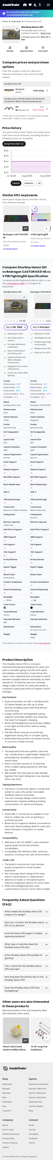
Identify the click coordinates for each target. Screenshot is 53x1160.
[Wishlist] (30, 5)
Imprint (5, 1147)
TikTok (32, 1143)
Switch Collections (37, 1093)
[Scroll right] (46, 229)
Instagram (33, 1134)
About (5, 1125)
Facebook (33, 1138)
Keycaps (6, 1088)
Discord (32, 1129)
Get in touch (8, 1129)
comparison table (15, 283)
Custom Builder (36, 1106)
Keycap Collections (37, 1088)
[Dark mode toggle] (35, 5)
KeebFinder (10, 5)
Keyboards (7, 1084)
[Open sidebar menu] (48, 5)
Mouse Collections (37, 1097)
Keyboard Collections (38, 1084)
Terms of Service (10, 1143)
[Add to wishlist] (16, 28)
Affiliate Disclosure (10, 1134)
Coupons (6, 1110)
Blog (31, 1110)
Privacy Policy (8, 1138)
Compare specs (10, 248)
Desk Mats (7, 1102)
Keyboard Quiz (35, 1102)
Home (5, 21)
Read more (46, 33)
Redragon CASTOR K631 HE (15, 236)
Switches (6, 1093)
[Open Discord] (25, 5)
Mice (4, 1097)
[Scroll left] (6, 229)
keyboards (16, 21)
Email (31, 1125)
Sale (4, 1106)
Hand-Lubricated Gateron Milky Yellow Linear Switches (14, 1048)
